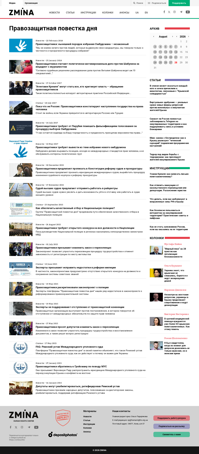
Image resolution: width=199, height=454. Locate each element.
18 (160, 57)
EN (146, 12)
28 (176, 62)
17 (155, 57)
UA (137, 12)
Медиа (12, 3)
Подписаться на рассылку (172, 426)
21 (176, 57)
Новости (54, 12)
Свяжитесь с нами (172, 434)
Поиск (140, 3)
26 (165, 62)
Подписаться (158, 3)
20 (170, 57)
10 (155, 51)
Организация (31, 3)
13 (170, 51)
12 (165, 51)
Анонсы (124, 12)
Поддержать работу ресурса (171, 418)
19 (165, 57)
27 (170, 62)
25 (160, 62)
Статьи (70, 12)
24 (155, 62)
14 (176, 51)
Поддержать (179, 3)
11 (160, 51)
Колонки (107, 12)
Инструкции (88, 12)
